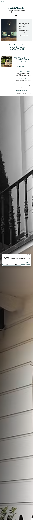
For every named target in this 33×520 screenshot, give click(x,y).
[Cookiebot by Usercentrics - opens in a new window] (28, 254)
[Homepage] (2, 1)
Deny (7, 264)
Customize (16, 264)
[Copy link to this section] (24, 7)
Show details (27, 262)
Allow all (26, 264)
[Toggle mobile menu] (31, 1)
